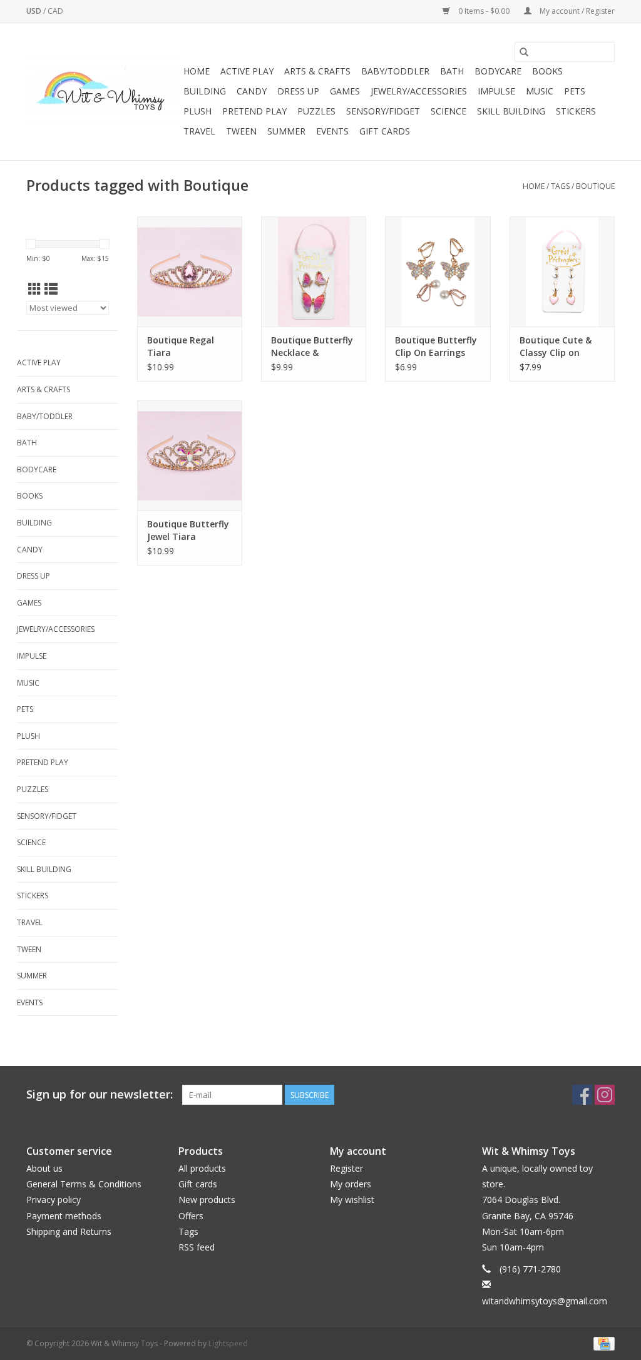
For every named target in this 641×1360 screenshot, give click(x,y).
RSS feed (196, 1247)
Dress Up (298, 91)
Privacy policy (53, 1199)
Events (332, 131)
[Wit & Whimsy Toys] (103, 91)
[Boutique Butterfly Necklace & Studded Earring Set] (313, 271)
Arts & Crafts (317, 71)
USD (34, 11)
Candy (252, 91)
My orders (350, 1184)
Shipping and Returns (68, 1231)
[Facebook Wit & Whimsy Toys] (582, 1095)
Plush (197, 111)
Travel (199, 131)
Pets (574, 91)
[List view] (51, 289)
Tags (560, 186)
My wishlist (352, 1199)
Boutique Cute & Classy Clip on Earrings (556, 346)
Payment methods (63, 1216)
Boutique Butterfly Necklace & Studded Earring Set (312, 346)
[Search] (524, 52)
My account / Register (576, 11)
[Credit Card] (602, 1342)
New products (206, 1199)
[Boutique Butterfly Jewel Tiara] (189, 455)
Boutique (595, 186)
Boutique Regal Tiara (180, 346)
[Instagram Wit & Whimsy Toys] (605, 1095)
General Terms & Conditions (83, 1184)
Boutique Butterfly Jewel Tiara (188, 530)
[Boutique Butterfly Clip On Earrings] (437, 271)
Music (539, 91)
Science (448, 111)
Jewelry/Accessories (419, 91)
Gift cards (384, 131)
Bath (452, 71)
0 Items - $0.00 (483, 11)
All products (202, 1168)
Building (204, 91)
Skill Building (511, 111)
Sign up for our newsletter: (99, 1094)
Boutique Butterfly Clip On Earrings (436, 346)
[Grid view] (34, 289)
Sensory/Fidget (383, 111)
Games (345, 91)
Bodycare (497, 71)
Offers (190, 1216)
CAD (55, 11)
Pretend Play (254, 111)
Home (196, 71)
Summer (286, 131)
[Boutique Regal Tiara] (189, 271)
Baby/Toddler (395, 71)
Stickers (576, 111)
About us (44, 1168)
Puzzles (316, 111)
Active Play (247, 71)
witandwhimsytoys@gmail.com (544, 1301)
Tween (241, 131)
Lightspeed (228, 1343)
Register (346, 1168)
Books (547, 71)
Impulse (496, 91)
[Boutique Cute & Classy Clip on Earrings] (562, 271)
